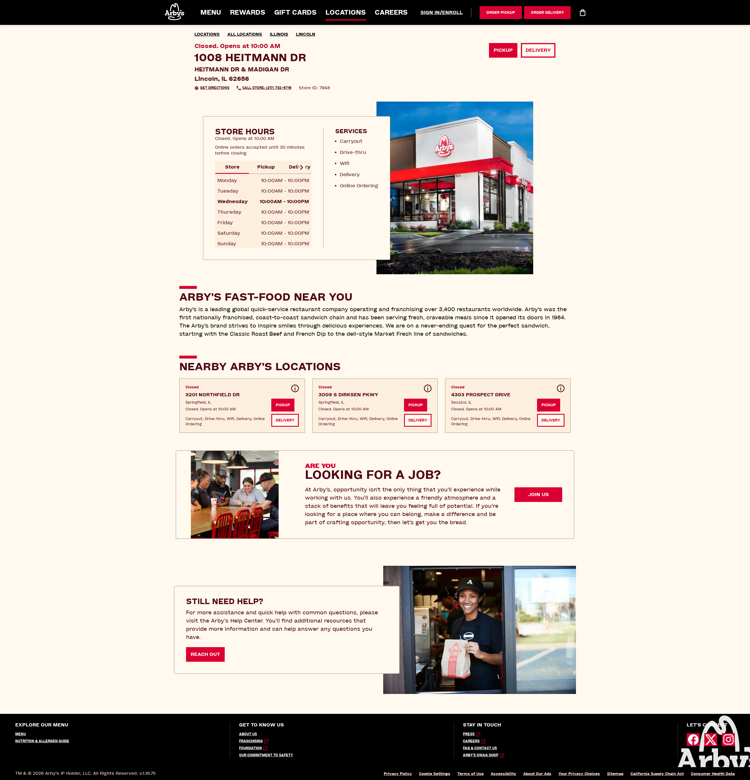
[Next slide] (301, 167)
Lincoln (305, 34)
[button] (175, 11)
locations (207, 34)
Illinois (279, 34)
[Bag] (582, 12)
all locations (244, 34)
